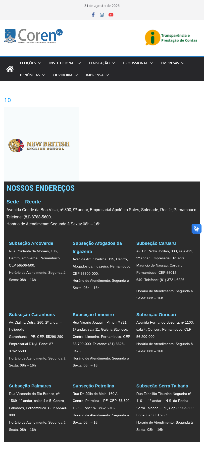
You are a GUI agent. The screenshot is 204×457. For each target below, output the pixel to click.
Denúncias (30, 75)
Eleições (28, 63)
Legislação (99, 63)
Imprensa (94, 75)
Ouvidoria (62, 75)
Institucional (62, 63)
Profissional (135, 63)
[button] (38, 63)
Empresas (170, 63)
